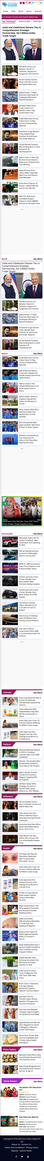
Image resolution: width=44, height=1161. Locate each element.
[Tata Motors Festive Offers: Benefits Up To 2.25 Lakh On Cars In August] (10, 607)
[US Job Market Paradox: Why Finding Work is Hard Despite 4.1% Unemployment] (10, 148)
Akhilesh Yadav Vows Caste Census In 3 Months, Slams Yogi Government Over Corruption (27, 109)
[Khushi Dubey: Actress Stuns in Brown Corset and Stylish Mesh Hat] (10, 83)
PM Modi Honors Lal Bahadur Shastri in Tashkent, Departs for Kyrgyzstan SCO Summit (29, 70)
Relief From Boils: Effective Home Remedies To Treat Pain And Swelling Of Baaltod (29, 922)
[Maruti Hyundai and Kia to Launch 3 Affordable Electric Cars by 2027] (10, 555)
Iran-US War (24, 21)
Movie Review (10, 1081)
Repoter (14, 1150)
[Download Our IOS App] (24, 3)
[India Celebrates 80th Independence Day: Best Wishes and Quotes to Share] (10, 712)
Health (6, 848)
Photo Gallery (9, 1049)
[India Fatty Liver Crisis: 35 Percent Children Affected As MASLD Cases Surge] (10, 723)
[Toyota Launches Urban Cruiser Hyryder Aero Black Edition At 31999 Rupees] (10, 594)
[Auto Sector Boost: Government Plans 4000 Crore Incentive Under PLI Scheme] (10, 632)
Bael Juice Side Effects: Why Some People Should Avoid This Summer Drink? (30, 1057)
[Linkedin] (40, 3)
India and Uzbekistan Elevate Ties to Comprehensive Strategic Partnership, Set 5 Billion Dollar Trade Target (21, 31)
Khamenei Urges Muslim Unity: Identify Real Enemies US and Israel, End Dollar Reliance (29, 135)
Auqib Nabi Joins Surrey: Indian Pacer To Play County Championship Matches (28, 122)
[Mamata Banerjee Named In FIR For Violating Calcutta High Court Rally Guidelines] (10, 753)
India (13, 11)
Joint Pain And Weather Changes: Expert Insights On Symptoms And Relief (29, 1011)
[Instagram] (36, 3)
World (20, 11)
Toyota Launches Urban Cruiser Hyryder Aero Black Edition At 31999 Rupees (28, 593)
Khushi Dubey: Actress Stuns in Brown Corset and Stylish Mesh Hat (28, 82)
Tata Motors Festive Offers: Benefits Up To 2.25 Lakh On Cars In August (28, 606)
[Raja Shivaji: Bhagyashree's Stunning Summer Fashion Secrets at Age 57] (10, 1069)
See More (37, 259)
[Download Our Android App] (21, 3)
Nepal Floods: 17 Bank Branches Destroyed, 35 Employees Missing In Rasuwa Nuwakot (28, 96)
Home (5, 11)
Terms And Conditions (15, 1147)
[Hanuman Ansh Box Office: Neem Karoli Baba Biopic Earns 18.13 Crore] (10, 827)
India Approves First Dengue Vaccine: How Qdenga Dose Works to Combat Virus (28, 735)
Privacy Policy (32, 1147)
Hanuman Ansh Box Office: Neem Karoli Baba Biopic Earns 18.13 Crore (30, 826)
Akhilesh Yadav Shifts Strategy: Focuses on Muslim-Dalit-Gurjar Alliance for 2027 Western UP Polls (29, 787)
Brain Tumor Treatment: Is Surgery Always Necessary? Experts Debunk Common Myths (29, 987)
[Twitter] (33, 2)
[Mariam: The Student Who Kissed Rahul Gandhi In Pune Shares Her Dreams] (10, 764)
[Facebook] (26, 2)
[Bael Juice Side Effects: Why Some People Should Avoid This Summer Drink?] (10, 1058)
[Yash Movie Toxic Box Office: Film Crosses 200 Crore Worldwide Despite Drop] (10, 839)
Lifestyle (7, 692)
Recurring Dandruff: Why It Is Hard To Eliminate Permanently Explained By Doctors (30, 701)
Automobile (7, 533)
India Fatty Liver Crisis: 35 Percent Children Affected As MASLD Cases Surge (29, 722)
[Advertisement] (22, 232)
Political (7, 744)
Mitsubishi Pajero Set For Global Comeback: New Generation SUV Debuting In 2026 (29, 541)
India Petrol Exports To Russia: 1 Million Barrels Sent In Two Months (28, 185)
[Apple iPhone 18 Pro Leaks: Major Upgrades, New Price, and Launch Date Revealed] (10, 174)
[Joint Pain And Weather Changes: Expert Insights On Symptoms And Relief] (10, 1013)
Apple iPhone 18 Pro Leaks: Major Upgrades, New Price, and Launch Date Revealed (28, 174)
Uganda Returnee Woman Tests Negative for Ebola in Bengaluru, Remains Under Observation (29, 1026)
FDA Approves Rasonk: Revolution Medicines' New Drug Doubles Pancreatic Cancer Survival (28, 857)
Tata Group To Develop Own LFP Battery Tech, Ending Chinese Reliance (29, 618)
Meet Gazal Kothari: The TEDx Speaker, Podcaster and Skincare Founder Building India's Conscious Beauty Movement (29, 909)
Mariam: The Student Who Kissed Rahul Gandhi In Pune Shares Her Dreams (29, 763)
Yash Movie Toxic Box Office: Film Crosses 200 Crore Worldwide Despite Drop (29, 839)
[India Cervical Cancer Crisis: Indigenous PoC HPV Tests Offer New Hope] (10, 974)
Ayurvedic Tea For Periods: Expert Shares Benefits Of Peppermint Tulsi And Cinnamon (28, 1000)
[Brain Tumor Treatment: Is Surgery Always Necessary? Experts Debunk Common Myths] (10, 987)
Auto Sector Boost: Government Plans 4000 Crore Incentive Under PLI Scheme (29, 632)
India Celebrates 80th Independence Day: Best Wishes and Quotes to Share (29, 712)
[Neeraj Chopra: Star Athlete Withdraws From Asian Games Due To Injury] (10, 387)
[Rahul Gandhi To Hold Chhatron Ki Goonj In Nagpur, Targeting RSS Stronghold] (10, 775)
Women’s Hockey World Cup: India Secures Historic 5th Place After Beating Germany (28, 439)
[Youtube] (29, 2)
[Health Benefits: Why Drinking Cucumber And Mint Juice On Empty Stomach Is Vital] (10, 961)
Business (38, 11)
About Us (16, 1144)
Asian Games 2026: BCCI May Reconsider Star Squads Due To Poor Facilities (28, 413)
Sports (29, 11)
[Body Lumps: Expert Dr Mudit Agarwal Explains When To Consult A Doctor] (10, 935)
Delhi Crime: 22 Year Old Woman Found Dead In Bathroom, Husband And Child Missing (29, 161)
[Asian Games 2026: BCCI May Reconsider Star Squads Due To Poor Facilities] (10, 413)
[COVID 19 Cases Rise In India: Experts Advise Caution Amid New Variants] (10, 897)
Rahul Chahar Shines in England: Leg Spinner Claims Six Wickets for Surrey (28, 400)
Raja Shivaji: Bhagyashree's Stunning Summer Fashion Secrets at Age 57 (30, 1068)
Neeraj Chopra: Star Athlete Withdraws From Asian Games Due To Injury (29, 387)
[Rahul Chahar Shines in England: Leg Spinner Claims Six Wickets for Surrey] (10, 400)
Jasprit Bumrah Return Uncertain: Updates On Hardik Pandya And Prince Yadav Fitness (29, 374)
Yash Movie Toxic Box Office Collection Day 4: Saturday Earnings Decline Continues (29, 816)
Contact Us (26, 1144)
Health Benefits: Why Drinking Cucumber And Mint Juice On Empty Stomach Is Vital (29, 961)
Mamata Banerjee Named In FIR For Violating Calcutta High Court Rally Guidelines (29, 753)
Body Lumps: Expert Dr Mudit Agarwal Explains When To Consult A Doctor (28, 935)
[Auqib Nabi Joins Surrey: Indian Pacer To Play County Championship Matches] (10, 122)
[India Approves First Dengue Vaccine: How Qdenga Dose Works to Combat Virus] (10, 735)
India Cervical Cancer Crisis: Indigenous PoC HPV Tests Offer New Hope (28, 974)
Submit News (26, 1150)
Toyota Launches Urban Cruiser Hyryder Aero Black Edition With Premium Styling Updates (29, 580)
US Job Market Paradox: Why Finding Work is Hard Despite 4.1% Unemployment (29, 148)
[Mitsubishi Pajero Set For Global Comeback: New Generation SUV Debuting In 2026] (10, 542)
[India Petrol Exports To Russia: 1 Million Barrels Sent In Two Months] (10, 187)
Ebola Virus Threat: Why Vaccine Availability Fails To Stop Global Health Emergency (28, 1039)
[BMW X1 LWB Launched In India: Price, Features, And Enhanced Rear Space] (10, 568)
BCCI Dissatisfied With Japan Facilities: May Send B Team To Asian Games (29, 424)
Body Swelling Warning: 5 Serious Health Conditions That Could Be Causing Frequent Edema (29, 948)
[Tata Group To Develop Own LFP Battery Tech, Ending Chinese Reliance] (10, 619)
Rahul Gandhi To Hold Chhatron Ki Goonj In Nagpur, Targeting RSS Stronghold (28, 776)
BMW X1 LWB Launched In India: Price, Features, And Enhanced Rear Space (29, 566)
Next (39, 519)
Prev (5, 519)
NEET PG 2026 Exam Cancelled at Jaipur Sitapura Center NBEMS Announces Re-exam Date (29, 200)
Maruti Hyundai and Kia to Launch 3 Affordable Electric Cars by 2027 (28, 553)
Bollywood (8, 796)
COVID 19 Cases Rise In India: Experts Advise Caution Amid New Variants (28, 896)
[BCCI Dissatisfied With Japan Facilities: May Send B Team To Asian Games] (10, 426)
